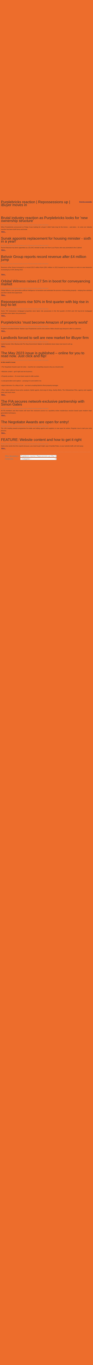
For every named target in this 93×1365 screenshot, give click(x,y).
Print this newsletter (85, 202)
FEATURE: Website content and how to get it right (41, 440)
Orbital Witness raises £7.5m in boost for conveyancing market (45, 282)
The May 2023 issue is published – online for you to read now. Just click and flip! (42, 354)
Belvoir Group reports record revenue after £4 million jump (43, 258)
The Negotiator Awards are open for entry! (35, 422)
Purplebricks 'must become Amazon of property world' (44, 322)
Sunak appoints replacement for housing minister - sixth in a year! (46, 239)
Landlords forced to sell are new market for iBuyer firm (45, 338)
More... (3, 232)
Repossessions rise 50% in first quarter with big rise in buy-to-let (45, 303)
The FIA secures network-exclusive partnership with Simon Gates (42, 402)
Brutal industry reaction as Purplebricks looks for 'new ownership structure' (44, 219)
